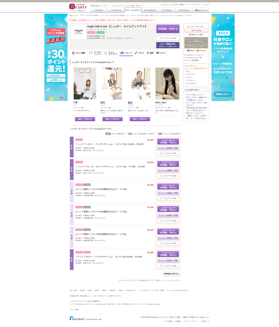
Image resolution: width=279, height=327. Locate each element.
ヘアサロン (99, 10)
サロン (188, 71)
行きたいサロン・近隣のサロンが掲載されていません (196, 98)
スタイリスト (190, 74)
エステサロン (184, 10)
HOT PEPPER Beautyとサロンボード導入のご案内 (161, 317)
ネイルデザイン (191, 83)
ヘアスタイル (116, 10)
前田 (102, 102)
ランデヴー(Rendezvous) (78, 304)
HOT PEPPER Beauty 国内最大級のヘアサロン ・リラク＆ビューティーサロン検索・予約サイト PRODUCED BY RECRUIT (78, 7)
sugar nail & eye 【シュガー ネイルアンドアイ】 (117, 26)
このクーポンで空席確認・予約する (168, 141)
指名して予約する (85, 119)
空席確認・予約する (168, 29)
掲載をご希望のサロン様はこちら (196, 317)
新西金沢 (113, 290)
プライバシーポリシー (191, 321)
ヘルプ (206, 5)
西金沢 (104, 290)
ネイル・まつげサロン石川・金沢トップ (144, 15)
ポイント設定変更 (192, 60)
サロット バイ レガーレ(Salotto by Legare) (146, 304)
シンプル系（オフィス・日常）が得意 (151, 290)
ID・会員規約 (168, 321)
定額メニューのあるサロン (127, 290)
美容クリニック (201, 10)
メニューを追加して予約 (169, 148)
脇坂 (130, 102)
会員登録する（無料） (196, 35)
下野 (75, 102)
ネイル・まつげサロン (133, 10)
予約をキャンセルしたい (194, 113)
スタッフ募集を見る (168, 45)
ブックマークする (169, 38)
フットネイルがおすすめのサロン (178, 290)
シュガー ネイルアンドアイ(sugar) (171, 15)
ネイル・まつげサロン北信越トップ (116, 15)
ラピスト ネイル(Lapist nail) (96, 304)
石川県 (89, 290)
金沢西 (82, 290)
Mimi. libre (160, 102)
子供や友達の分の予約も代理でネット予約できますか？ (196, 109)
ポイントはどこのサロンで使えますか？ (196, 104)
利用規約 (178, 321)
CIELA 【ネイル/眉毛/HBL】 (121, 304)
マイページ (196, 5)
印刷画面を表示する (171, 274)
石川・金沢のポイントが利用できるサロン (107, 296)
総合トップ (73, 15)
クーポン (189, 77)
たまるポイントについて (194, 55)
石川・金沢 (73, 290)
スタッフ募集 (74, 309)
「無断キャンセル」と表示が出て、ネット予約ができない (196, 117)
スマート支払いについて (194, 95)
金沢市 (97, 290)
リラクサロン (167, 10)
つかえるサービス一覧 (194, 58)
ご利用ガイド (205, 321)
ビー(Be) (108, 304)
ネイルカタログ (150, 10)
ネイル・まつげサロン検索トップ (175, 5)
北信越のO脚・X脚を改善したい (80, 296)
